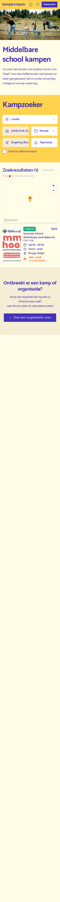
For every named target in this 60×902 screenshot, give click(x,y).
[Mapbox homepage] (11, 220)
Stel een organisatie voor (32, 317)
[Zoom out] (53, 190)
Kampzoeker (50, 4)
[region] (30, 202)
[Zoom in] (53, 185)
